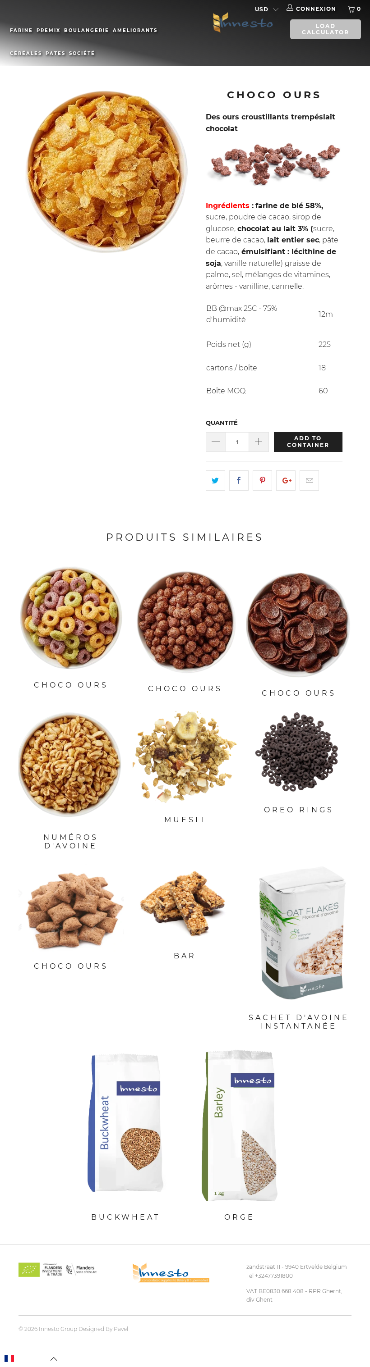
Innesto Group (58, 1329)
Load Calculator (325, 29)
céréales (26, 53)
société (82, 53)
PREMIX (48, 30)
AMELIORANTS (135, 30)
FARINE (21, 30)
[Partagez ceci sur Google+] (286, 480)
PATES (55, 53)
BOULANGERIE (86, 30)
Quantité (222, 422)
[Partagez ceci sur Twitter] (215, 480)
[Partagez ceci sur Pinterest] (262, 480)
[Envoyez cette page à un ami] (309, 480)
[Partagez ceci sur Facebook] (239, 480)
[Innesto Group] (241, 22)
